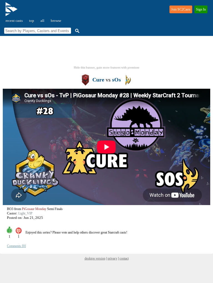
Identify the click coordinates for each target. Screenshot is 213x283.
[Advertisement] (106, 52)
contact (124, 258)
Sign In (201, 9)
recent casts (14, 21)
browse (56, 21)
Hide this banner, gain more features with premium (106, 67)
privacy (112, 258)
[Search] (76, 31)
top (31, 21)
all (42, 21)
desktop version (95, 258)
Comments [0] (16, 246)
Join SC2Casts (181, 9)
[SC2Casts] (12, 11)
